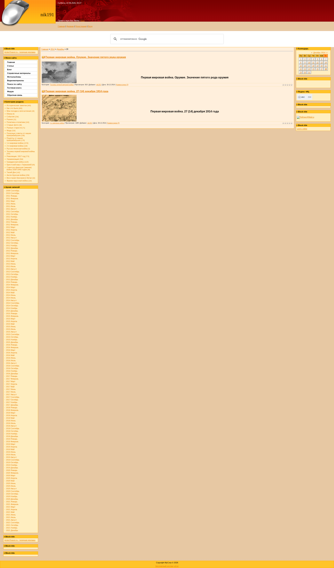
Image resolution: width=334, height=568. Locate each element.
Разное (10, 119)
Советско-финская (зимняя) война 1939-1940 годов (19, 168)
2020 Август (11, 489)
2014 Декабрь (12, 311)
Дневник (70, 26)
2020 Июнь (11, 483)
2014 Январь (11, 282)
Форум (10, 91)
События (10, 117)
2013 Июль (11, 266)
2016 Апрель (11, 353)
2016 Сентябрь (12, 366)
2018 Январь (11, 407)
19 (317, 66)
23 (305, 69)
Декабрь (60, 49)
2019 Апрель (11, 447)
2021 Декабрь (12, 530)
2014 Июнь (11, 295)
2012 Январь (11, 222)
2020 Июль (11, 486)
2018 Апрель (11, 415)
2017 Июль (11, 392)
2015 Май (10, 324)
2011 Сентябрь (12, 211)
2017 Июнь (11, 389)
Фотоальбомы (14, 77)
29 (301, 72)
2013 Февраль (12, 253)
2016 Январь (11, 345)
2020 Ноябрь (11, 496)
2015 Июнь (11, 326)
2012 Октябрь (12, 243)
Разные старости (14, 128)
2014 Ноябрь (11, 308)
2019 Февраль (12, 441)
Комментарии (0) (122, 85)
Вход (90, 26)
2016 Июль (11, 360)
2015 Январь (11, 313)
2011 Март (10, 201)
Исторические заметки (17, 105)
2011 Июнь (10, 204)
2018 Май (10, 418)
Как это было (12, 108)
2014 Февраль (12, 285)
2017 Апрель (11, 384)
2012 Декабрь (12, 248)
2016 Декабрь (12, 374)
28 (326, 69)
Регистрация (80, 26)
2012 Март (10, 227)
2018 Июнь (11, 421)
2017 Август (11, 394)
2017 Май (10, 387)
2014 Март (10, 287)
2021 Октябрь (12, 525)
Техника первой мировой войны (21, 151)
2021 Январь (11, 502)
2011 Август (11, 209)
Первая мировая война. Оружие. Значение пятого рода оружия (85, 57)
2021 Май (10, 512)
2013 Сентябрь (12, 272)
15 (301, 66)
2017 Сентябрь (12, 397)
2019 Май (10, 449)
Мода (9, 130)
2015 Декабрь (12, 342)
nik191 (98, 85)
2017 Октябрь (12, 400)
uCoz (176, 566)
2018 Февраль (12, 410)
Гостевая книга (14, 88)
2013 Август (11, 269)
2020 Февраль (12, 473)
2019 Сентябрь (12, 460)
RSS (83, 21)
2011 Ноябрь (11, 217)
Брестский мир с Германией (19, 165)
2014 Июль (11, 298)
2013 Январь (11, 251)
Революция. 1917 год (16, 156)
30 (305, 72)
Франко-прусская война (17, 181)
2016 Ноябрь (11, 371)
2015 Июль (11, 329)
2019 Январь (11, 439)
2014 (52, 49)
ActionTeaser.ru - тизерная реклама (19, 52)
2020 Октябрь (12, 494)
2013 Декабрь (12, 279)
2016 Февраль (12, 347)
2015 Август (11, 332)
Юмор (9, 114)
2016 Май (10, 355)
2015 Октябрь (12, 337)
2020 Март (10, 475)
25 (313, 69)
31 (309, 72)
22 (301, 69)
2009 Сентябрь (12, 191)
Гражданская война (15, 162)
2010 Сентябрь (12, 193)
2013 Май (10, 261)
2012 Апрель (11, 230)
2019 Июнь (11, 452)
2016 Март (10, 350)
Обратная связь (14, 95)
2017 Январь (11, 376)
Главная (61, 26)
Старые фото (12, 125)
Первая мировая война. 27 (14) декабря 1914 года (76, 91)
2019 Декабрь (12, 468)
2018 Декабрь (12, 436)
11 (313, 62)
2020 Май (10, 481)
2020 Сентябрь (12, 491)
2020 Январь (11, 470)
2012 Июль (11, 235)
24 (309, 69)
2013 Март (10, 256)
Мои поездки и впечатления (19, 111)
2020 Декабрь (12, 499)
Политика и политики (16, 122)
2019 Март (10, 444)
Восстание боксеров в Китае (19, 178)
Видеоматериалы (15, 80)
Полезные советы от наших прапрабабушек (19, 134)
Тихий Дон (11, 172)
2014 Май (10, 292)
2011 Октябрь (12, 214)
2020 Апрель (11, 478)
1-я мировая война (15, 143)
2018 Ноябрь (11, 434)
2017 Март (10, 381)
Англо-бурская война (16, 175)
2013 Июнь (11, 264)
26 (317, 69)
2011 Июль (10, 206)
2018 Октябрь (12, 431)
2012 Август (11, 238)
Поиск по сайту (14, 84)
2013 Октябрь (12, 274)
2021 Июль (11, 517)
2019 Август (11, 457)
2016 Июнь (11, 358)
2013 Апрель (11, 259)
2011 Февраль (12, 198)
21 (326, 66)
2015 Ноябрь (11, 340)
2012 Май (10, 232)
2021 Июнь (11, 515)
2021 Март (10, 507)
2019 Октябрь (12, 462)
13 (322, 62)
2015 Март (10, 319)
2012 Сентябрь (12, 240)
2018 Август (11, 426)
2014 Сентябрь (12, 303)
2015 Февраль (12, 316)
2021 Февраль (12, 504)
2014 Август (11, 300)
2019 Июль (11, 455)
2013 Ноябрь (11, 277)
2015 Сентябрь (12, 334)
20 (322, 66)
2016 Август (11, 363)
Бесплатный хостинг (165, 566)
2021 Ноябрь (11, 528)
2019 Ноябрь (11, 465)
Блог (9, 69)
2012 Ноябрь (11, 245)
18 (313, 66)
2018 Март (10, 413)
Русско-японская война (17, 149)
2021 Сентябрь (12, 522)
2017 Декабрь (12, 405)
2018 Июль (11, 423)
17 (309, 66)
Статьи (10, 66)
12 (317, 62)
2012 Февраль (12, 225)
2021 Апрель (11, 509)
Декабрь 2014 (319, 53)
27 (322, 69)
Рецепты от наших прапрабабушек (15, 139)
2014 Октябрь (12, 306)
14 (326, 62)
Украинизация (13, 159)
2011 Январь (11, 196)
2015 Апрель (11, 321)
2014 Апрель (11, 290)
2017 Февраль (12, 379)
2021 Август (11, 520)
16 (305, 66)
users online (302, 129)
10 (309, 62)
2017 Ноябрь (11, 402)
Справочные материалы (18, 73)
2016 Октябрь (12, 368)
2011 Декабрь (12, 219)
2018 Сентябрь (12, 428)
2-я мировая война (15, 146)
